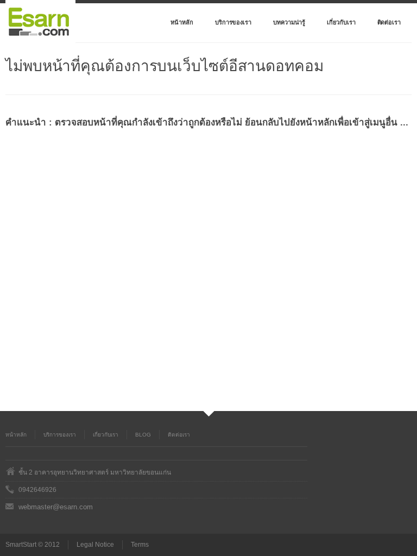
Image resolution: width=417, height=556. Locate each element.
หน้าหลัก (181, 22)
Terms (140, 544)
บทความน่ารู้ (289, 22)
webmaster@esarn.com (55, 507)
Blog (143, 435)
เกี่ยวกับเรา (341, 22)
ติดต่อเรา (389, 22)
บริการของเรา (233, 22)
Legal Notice (95, 544)
